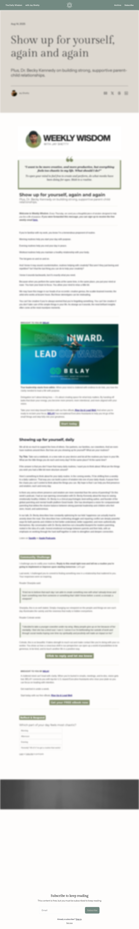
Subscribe (92, 910)
